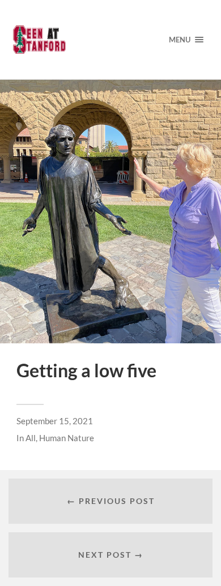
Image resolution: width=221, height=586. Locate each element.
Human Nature (66, 438)
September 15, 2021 (54, 421)
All (31, 438)
